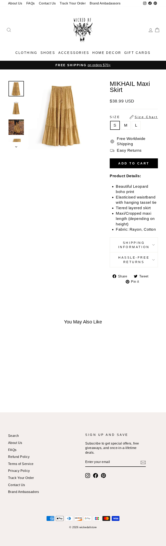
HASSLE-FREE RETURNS (133, 259)
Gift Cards (137, 52)
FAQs (30, 3)
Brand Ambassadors (23, 492)
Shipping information (134, 245)
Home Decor (106, 52)
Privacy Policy (19, 470)
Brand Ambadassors (105, 3)
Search (13, 435)
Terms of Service (21, 464)
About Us (15, 3)
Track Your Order (73, 3)
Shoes (47, 52)
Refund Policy (19, 457)
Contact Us (47, 3)
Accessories (73, 52)
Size (134, 117)
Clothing (26, 52)
